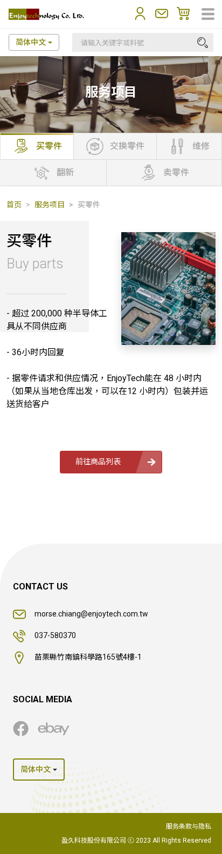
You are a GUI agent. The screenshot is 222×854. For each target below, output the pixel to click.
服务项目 (49, 204)
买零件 (89, 204)
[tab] (37, 146)
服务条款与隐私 (188, 826)
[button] (140, 13)
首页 (14, 204)
